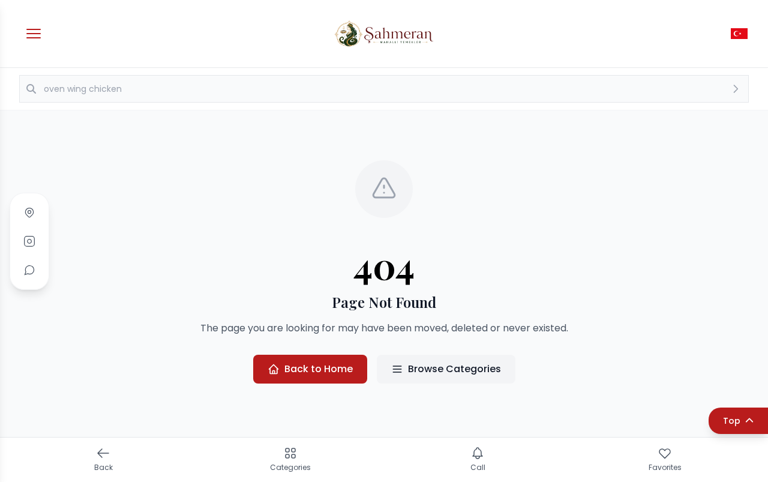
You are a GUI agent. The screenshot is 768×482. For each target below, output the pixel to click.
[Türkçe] (739, 33)
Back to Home (318, 369)
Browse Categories (454, 369)
